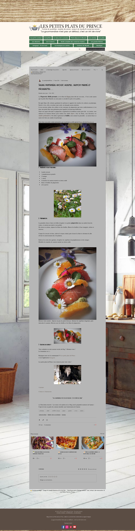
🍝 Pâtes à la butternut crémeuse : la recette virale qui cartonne (91, 452)
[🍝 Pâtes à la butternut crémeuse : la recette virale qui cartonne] (93, 443)
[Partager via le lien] (43, 420)
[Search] (79, 49)
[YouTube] (74, 526)
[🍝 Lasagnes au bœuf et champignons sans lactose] (67, 443)
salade (48, 410)
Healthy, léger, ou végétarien (54, 414)
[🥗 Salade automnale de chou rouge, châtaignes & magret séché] (42, 443)
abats (42, 69)
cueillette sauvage (56, 410)
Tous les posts (34, 69)
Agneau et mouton (74, 69)
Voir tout (102, 433)
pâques (63, 410)
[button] (47, 37)
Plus (95, 69)
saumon (81, 410)
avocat (75, 410)
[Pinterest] (70, 526)
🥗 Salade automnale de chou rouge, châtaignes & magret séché (41, 452)
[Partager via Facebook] (39, 420)
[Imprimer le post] (47, 420)
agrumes (70, 410)
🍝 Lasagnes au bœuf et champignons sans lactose (67, 452)
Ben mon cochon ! (86, 69)
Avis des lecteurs (77, 512)
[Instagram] (66, 526)
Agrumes (64, 69)
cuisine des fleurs (42, 414)
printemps (42, 410)
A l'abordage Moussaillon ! (52, 69)
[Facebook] (63, 526)
